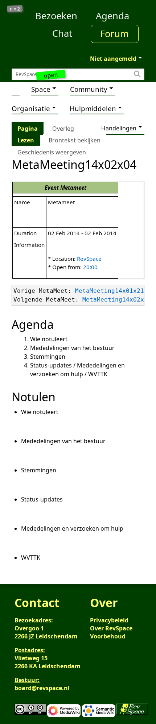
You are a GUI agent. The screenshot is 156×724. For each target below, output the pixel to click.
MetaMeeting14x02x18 (116, 299)
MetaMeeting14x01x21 (109, 290)
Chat (62, 33)
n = (15, 8)
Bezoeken (56, 15)
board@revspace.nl (42, 688)
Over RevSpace (111, 628)
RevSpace (89, 258)
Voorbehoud (108, 636)
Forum (114, 33)
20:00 (90, 267)
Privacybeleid (109, 620)
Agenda (112, 15)
